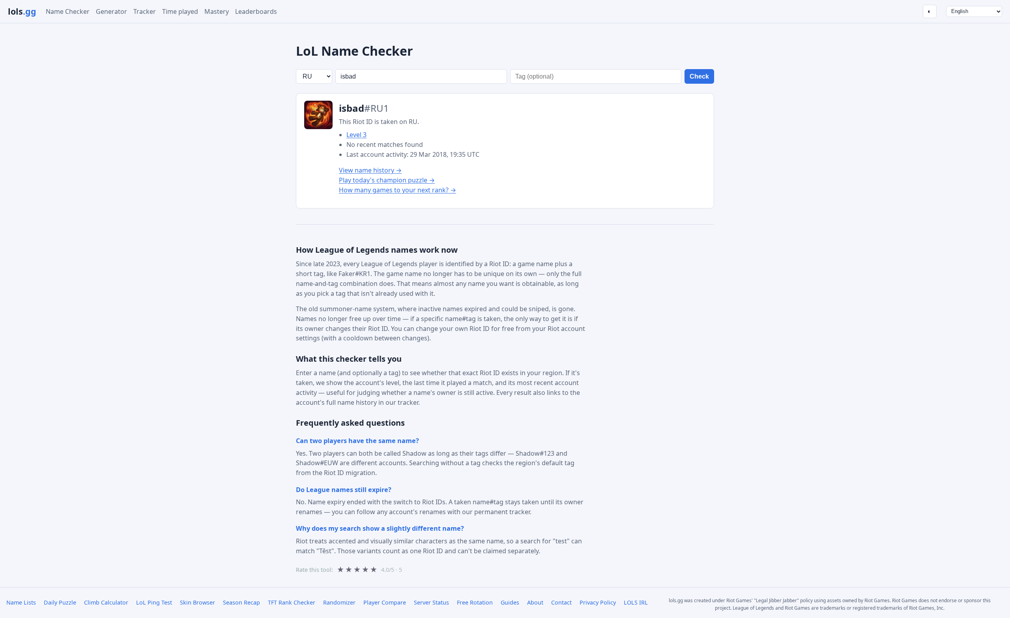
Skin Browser (197, 602)
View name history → (370, 170)
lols (22, 11)
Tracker (144, 11)
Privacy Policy (598, 602)
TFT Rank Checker (291, 602)
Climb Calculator (106, 602)
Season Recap (241, 602)
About (535, 602)
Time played (180, 11)
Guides (510, 602)
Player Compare (384, 602)
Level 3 (356, 134)
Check (699, 76)
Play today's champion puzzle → (387, 180)
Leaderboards (256, 11)
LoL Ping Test (154, 602)
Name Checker (68, 11)
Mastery (216, 11)
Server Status (431, 602)
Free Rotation (475, 602)
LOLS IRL (636, 602)
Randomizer (339, 602)
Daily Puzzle (60, 602)
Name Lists (21, 602)
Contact (561, 602)
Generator (111, 11)
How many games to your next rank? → (397, 190)
